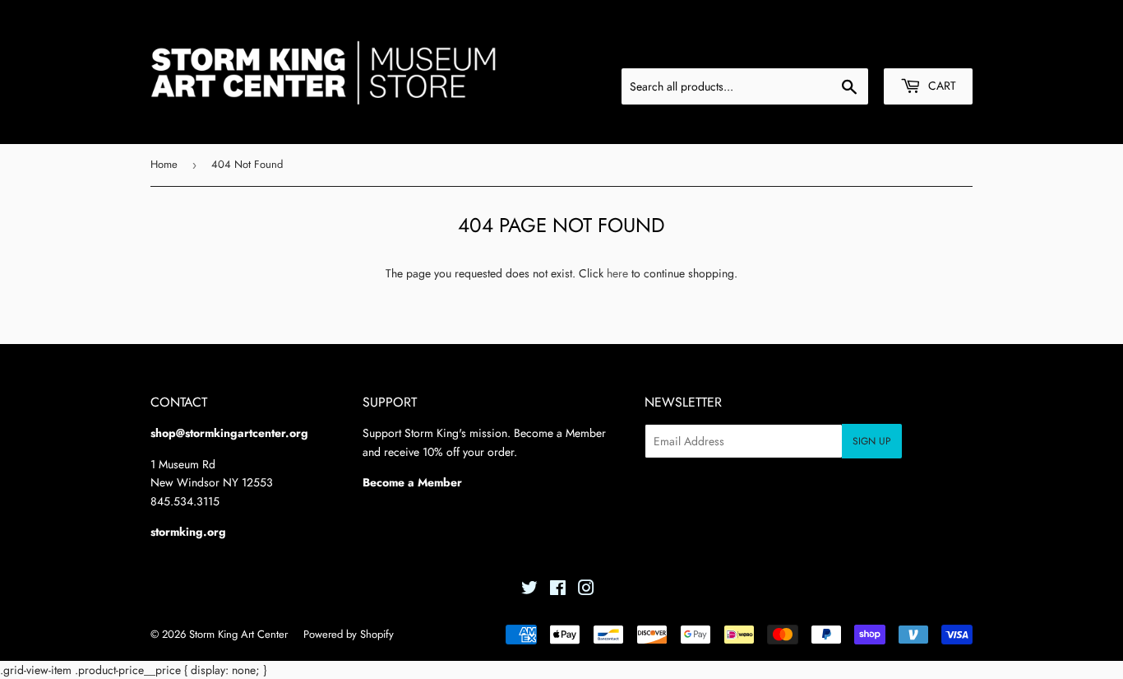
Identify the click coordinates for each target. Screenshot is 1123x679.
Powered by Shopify (348, 634)
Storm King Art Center (238, 634)
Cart (940, 85)
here (617, 273)
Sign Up (872, 441)
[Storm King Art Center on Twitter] (529, 590)
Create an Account (930, 48)
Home (164, 164)
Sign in (847, 48)
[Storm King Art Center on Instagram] (586, 590)
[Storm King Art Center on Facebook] (557, 590)
